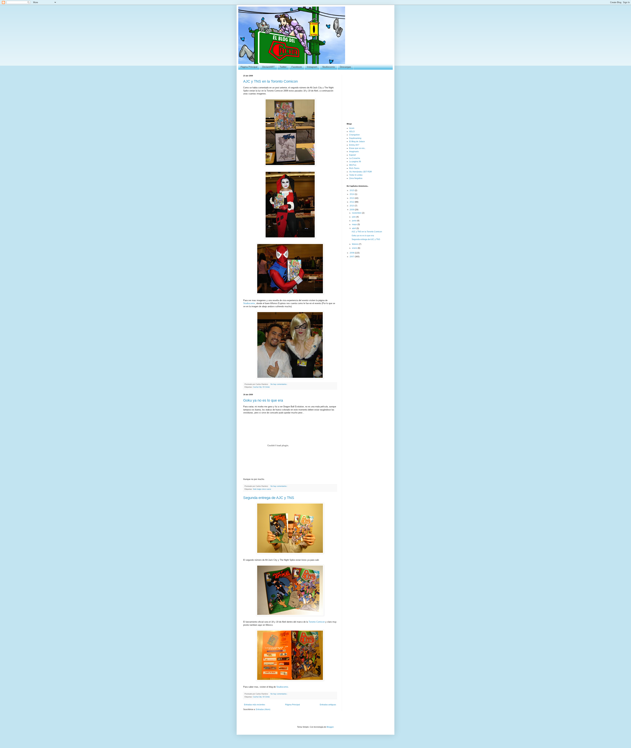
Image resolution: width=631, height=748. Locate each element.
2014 (352, 194)
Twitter (283, 67)
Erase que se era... (357, 148)
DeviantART (268, 67)
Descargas (345, 67)
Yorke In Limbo (355, 175)
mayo (354, 224)
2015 (352, 190)
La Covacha (354, 158)
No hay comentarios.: (279, 384)
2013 (352, 198)
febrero (355, 244)
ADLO (352, 131)
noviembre (357, 213)
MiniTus (352, 165)
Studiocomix (328, 67)
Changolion (354, 135)
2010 (352, 206)
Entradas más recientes (254, 705)
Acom (351, 128)
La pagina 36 (355, 161)
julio (354, 217)
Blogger (330, 727)
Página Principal (249, 67)
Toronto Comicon (317, 622)
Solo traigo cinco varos (262, 489)
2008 (352, 253)
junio (354, 221)
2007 (352, 256)
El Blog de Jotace (357, 141)
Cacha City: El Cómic (261, 387)
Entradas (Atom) (263, 709)
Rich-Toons (354, 168)
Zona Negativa (355, 178)
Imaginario (354, 151)
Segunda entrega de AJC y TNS (268, 498)
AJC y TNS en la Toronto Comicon (270, 81)
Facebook (297, 67)
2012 (352, 202)
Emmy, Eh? (354, 145)
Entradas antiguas (328, 705)
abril (354, 228)
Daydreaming (355, 138)
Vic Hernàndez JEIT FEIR (360, 172)
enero (355, 248)
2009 (352, 210)
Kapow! (352, 155)
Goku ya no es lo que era (263, 400)
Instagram (312, 67)
